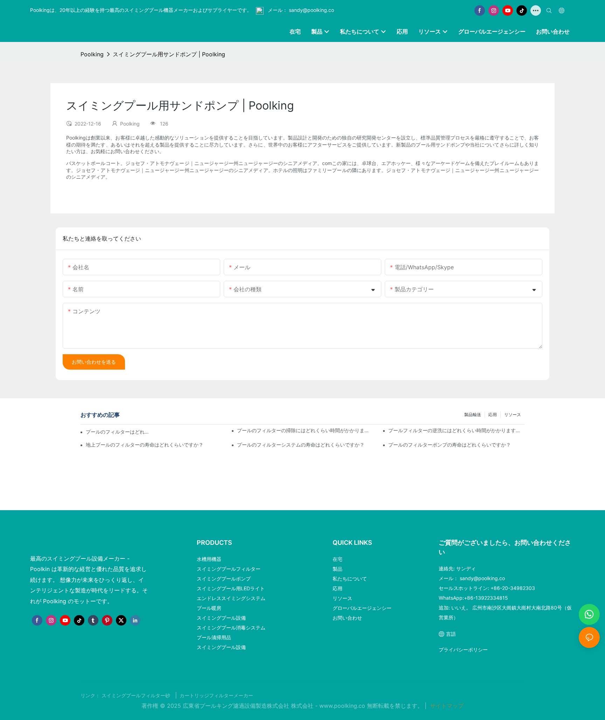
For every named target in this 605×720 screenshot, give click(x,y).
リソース (512, 414)
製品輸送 (472, 414)
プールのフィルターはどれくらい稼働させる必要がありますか (119, 432)
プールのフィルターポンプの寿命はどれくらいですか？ (449, 445)
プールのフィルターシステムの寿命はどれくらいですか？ (300, 445)
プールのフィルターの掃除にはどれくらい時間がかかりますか (305, 430)
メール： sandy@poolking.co (300, 10)
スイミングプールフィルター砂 (137, 695)
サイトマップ (446, 705)
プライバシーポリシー (463, 650)
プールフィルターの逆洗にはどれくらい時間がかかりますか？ (456, 430)
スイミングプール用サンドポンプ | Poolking (169, 54)
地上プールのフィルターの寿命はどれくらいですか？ (144, 445)
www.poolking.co (343, 705)
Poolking (92, 54)
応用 (492, 414)
